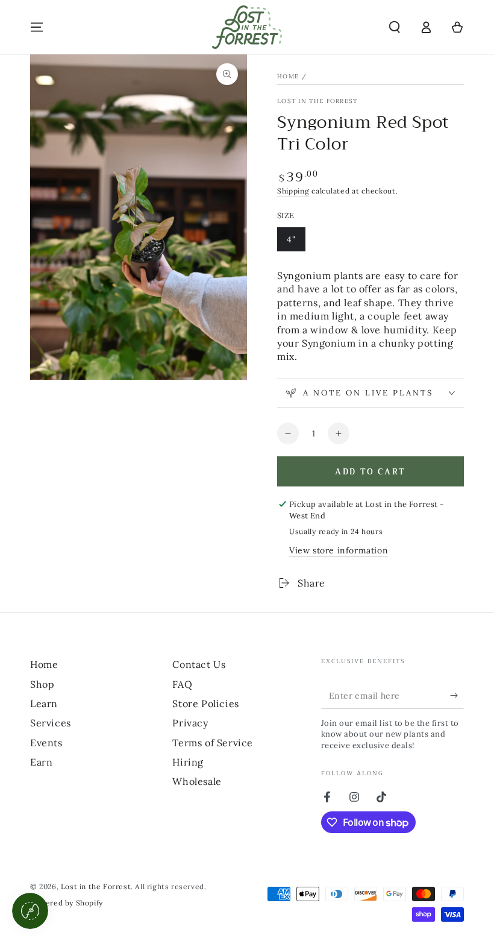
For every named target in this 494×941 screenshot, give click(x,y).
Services (50, 723)
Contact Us (198, 664)
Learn (44, 703)
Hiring (188, 762)
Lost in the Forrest (317, 101)
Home (288, 76)
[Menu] (36, 27)
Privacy (190, 723)
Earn (41, 762)
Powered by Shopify (66, 902)
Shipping (293, 190)
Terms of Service (212, 743)
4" (295, 242)
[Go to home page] (247, 27)
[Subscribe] (457, 695)
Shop (42, 684)
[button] (394, 27)
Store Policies (205, 703)
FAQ (182, 684)
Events (46, 743)
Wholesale (196, 781)
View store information (338, 550)
